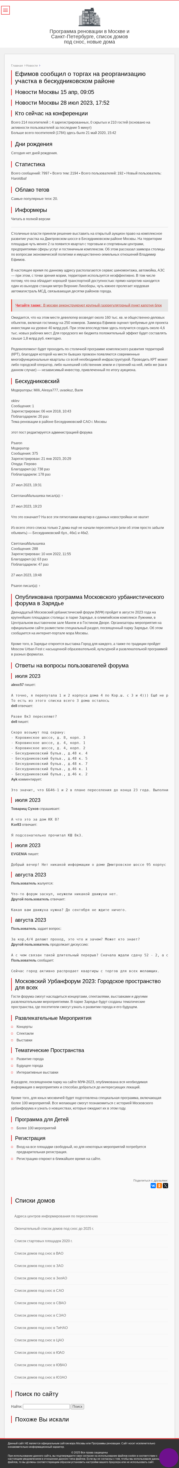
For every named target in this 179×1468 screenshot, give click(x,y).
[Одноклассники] (159, 1185)
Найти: (16, 1406)
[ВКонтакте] (153, 1185)
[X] (165, 1185)
